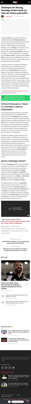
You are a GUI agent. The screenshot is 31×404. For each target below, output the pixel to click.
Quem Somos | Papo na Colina (8, 394)
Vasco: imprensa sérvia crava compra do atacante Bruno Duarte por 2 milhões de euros (18, 332)
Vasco (26, 230)
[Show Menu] (2, 2)
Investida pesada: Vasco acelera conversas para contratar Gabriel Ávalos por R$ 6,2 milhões (18, 340)
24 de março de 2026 (19, 16)
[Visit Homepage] (15, 2)
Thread (7, 221)
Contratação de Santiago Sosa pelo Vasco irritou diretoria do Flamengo (17, 295)
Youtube (6, 223)
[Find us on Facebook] (2, 367)
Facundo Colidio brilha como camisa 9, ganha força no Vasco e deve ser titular (18, 383)
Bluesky (12, 221)
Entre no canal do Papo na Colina (17, 99)
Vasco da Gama (5, 233)
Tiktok (11, 223)
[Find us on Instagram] (9, 367)
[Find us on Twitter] (6, 367)
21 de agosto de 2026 (13, 335)
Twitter (17, 221)
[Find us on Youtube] (13, 367)
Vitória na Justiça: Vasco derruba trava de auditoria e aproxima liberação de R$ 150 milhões (11, 286)
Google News (18, 223)
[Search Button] (29, 2)
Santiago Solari (5, 230)
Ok (9, 401)
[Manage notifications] (27, 401)
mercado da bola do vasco (8, 228)
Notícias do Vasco (20, 228)
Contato (18, 394)
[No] (29, 401)
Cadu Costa (9, 16)
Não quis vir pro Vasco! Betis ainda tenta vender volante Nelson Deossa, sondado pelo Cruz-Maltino (18, 376)
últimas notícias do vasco (17, 230)
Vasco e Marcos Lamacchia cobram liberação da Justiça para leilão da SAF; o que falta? (17, 302)
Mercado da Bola (16, 226)
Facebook (22, 221)
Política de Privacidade (6, 396)
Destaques (7, 226)
